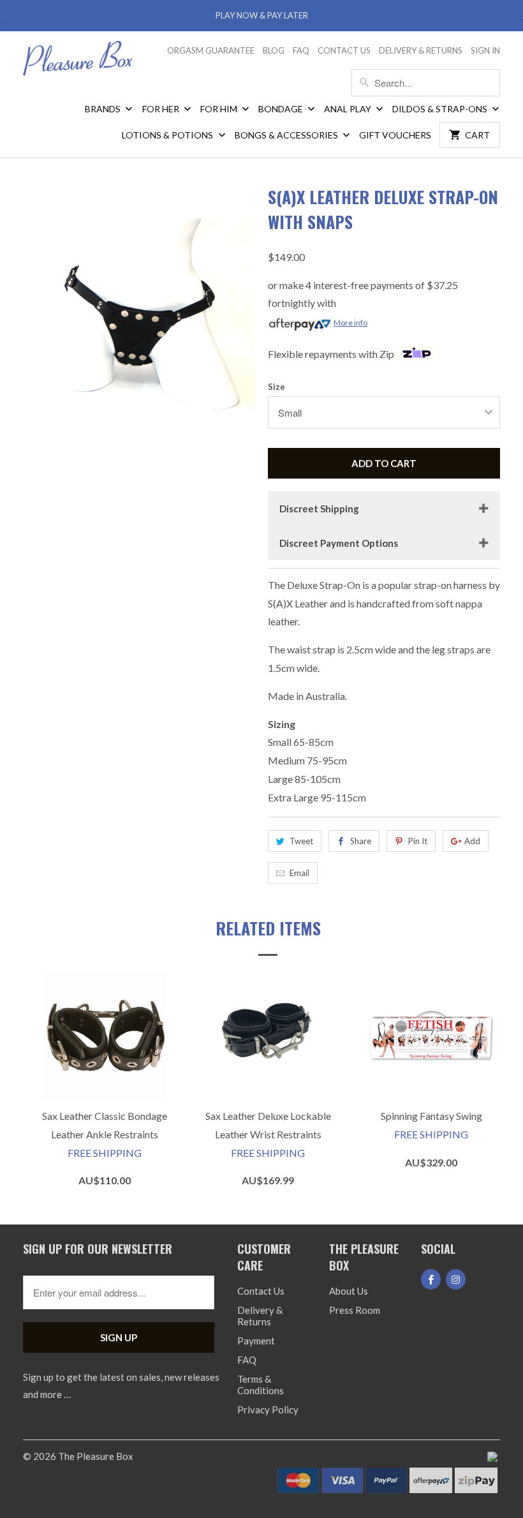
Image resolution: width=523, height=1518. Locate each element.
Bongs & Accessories (287, 135)
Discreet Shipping (319, 508)
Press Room (354, 1310)
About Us (348, 1291)
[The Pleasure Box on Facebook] (431, 1279)
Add (472, 841)
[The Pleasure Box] (78, 62)
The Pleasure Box (95, 1456)
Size (276, 387)
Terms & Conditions (260, 1384)
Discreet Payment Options (338, 543)
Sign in (485, 50)
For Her (161, 108)
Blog (273, 50)
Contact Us (344, 50)
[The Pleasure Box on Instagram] (456, 1279)
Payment (256, 1340)
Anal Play (348, 108)
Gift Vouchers (395, 135)
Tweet (301, 841)
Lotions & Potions (168, 135)
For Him (219, 108)
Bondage (281, 108)
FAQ (301, 50)
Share (360, 841)
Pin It (417, 841)
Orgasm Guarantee (210, 50)
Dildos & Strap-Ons (440, 108)
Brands (103, 108)
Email (299, 873)
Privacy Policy (267, 1409)
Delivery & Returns (420, 50)
